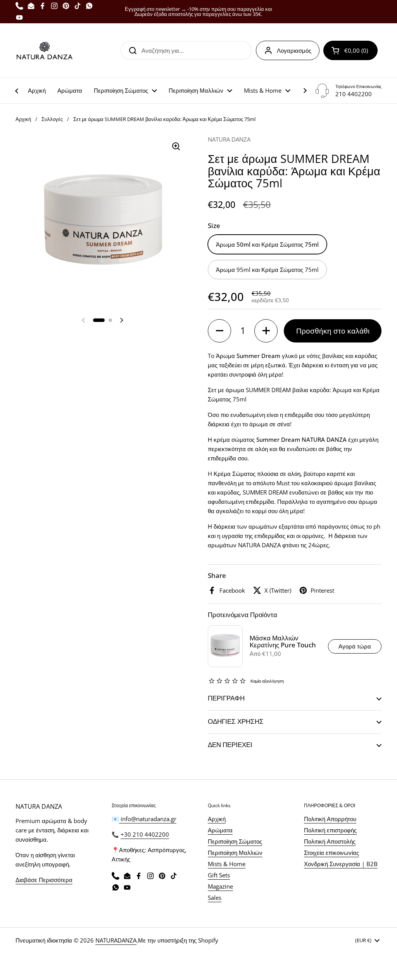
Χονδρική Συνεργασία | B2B (341, 864)
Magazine (220, 886)
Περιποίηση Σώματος (235, 841)
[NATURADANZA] (45, 50)
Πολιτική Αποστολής (330, 841)
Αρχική (23, 119)
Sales (214, 897)
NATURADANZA (115, 940)
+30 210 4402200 (145, 834)
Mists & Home (226, 864)
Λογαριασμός (294, 50)
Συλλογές (52, 119)
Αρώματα (220, 830)
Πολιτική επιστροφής (330, 830)
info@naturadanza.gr (147, 819)
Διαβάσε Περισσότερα (44, 880)
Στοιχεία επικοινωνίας (331, 852)
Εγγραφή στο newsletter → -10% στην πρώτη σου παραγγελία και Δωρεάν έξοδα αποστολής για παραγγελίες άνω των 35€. (198, 12)
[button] (350, 50)
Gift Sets (219, 875)
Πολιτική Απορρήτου (330, 819)
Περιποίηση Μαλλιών (235, 852)
